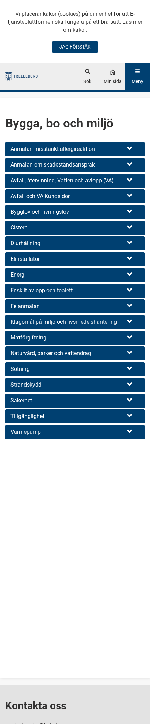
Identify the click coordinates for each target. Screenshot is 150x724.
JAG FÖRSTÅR (75, 47)
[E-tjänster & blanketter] (21, 76)
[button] (75, 149)
